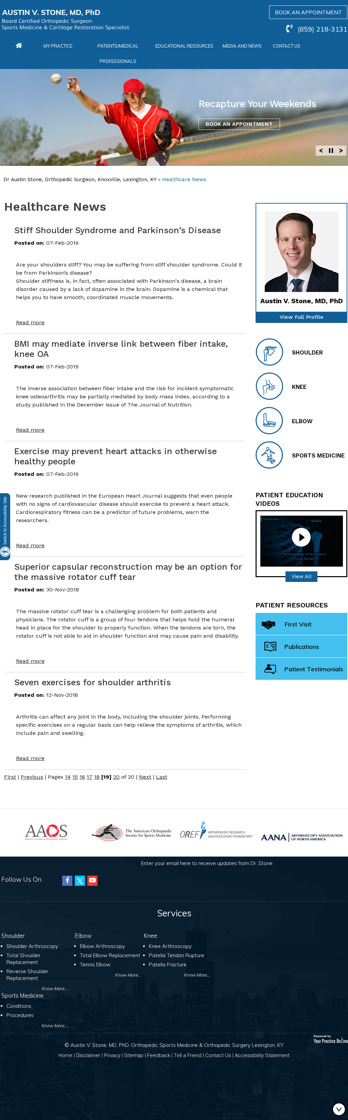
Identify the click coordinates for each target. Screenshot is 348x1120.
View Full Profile (302, 317)
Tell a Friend (188, 1055)
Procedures (20, 1015)
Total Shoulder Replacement (23, 958)
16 (82, 777)
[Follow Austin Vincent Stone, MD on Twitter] (80, 881)
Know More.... (54, 988)
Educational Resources (184, 46)
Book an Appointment (308, 12)
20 (116, 777)
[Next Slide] (341, 150)
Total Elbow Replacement (110, 955)
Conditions (18, 1006)
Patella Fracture (168, 964)
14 (68, 777)
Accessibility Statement (262, 1055)
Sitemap (133, 1055)
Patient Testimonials (313, 669)
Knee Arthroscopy (170, 946)
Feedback (158, 1055)
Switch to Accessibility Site (5, 521)
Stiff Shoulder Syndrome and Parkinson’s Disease (117, 230)
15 (75, 777)
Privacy (112, 1055)
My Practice (58, 46)
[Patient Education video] (301, 540)
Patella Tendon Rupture (176, 955)
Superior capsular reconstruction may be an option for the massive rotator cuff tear (128, 572)
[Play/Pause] (331, 150)
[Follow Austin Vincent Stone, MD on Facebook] (67, 881)
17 (89, 777)
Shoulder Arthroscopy (32, 946)
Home (65, 1055)
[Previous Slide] (321, 150)
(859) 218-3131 (322, 29)
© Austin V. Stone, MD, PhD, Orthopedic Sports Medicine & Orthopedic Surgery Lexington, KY (174, 1045)
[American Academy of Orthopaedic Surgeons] (46, 831)
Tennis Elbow (95, 964)
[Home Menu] (19, 46)
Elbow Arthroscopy (102, 946)
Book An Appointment (239, 124)
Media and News (242, 46)
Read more (30, 322)
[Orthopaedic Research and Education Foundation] (216, 829)
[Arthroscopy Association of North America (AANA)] (302, 836)
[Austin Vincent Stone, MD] (65, 20)
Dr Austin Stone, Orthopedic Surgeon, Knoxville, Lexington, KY (79, 179)
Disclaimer (88, 1055)
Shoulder (307, 352)
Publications (301, 647)
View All (302, 576)
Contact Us (286, 46)
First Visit (298, 624)
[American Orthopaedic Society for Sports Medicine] (131, 832)
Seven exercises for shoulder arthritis (92, 682)
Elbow (302, 421)
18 (97, 777)
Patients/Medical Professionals (118, 53)
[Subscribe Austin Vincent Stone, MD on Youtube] (92, 881)
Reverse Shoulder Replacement (27, 974)
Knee (299, 386)
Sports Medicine (318, 455)
